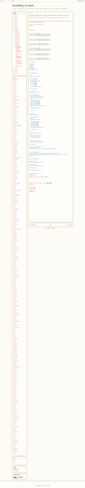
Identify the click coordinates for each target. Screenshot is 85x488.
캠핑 (14, 127)
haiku (14, 246)
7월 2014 (17, 38)
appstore (14, 149)
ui (13, 424)
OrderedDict (15, 327)
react (14, 363)
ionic (14, 263)
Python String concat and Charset (18, 61)
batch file (14, 164)
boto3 (14, 174)
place (14, 341)
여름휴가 (14, 108)
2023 (15, 16)
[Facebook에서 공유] (50, 183)
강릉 (14, 81)
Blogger (48, 485)
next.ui (14, 317)
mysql (14, 309)
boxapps (14, 178)
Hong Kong (15, 251)
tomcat (14, 416)
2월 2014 (17, 43)
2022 (15, 17)
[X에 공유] (49, 183)
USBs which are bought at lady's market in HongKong (18, 48)
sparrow (14, 390)
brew (14, 179)
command (15, 200)
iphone (14, 268)
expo (14, 227)
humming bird (15, 258)
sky (13, 387)
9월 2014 (17, 35)
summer (14, 402)
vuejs (14, 440)
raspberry (15, 361)
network (14, 312)
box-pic (14, 176)
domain (14, 215)
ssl (13, 399)
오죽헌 (14, 115)
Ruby (14, 375)
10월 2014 (17, 33)
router (14, 372)
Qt (13, 358)
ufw (13, 423)
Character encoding (16, 190)
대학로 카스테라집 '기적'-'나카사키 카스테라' (18, 63)
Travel (14, 419)
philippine (15, 338)
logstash (14, 283)
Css (14, 203)
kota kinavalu (15, 276)
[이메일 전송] (44, 183)
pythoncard (15, 356)
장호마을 (14, 122)
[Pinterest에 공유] (51, 183)
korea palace (15, 275)
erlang (14, 222)
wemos (14, 443)
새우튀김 (14, 96)
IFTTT (14, 259)
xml (13, 453)
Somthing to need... (24, 5)
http (14, 254)
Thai (14, 412)
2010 (15, 73)
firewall (14, 234)
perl (14, 334)
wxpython (15, 450)
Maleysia (14, 293)
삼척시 (14, 94)
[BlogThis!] (47, 183)
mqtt (14, 307)
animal (14, 147)
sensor (14, 382)
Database (15, 210)
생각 (14, 98)
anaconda (15, 144)
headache (15, 247)
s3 (13, 377)
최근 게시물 (32, 224)
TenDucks (16, 469)
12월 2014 (17, 30)
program (14, 344)
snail (14, 389)
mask (14, 295)
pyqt (14, 351)
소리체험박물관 (16, 99)
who (14, 445)
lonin (14, 285)
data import (15, 208)
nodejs (14, 319)
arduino (14, 152)
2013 (15, 69)
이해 (14, 118)
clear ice (14, 191)
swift (14, 407)
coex (14, 196)
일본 (14, 120)
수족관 (14, 461)
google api (15, 241)
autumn (14, 154)
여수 (14, 110)
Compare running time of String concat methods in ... (18, 57)
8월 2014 (17, 36)
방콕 (14, 93)
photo (14, 339)
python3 (14, 355)
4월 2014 (17, 40)
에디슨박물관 (15, 106)
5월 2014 (17, 39)
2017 (15, 25)
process (14, 343)
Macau (14, 288)
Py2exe (14, 348)
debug (14, 212)
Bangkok (14, 159)
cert (14, 188)
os (13, 329)
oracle (14, 326)
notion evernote (16, 321)
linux (14, 280)
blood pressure (15, 171)
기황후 (14, 84)
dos (14, 217)
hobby (14, 249)
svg (13, 404)
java (14, 270)
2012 (15, 70)
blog (14, 169)
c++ (14, 181)
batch (14, 162)
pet (13, 336)
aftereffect (15, 142)
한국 (14, 135)
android (14, 145)
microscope (15, 300)
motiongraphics (16, 305)
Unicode (14, 426)
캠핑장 (14, 128)
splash (14, 392)
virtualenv (15, 438)
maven (14, 297)
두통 (14, 91)
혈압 (14, 140)
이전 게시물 (69, 224)
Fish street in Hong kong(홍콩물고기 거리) (19, 51)
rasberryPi (15, 360)
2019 (15, 22)
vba (14, 433)
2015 (15, 28)
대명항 (14, 89)
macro (14, 292)
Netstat (14, 310)
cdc (13, 186)
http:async (15, 256)
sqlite (14, 395)
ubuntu (14, 421)
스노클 (14, 105)
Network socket (15, 314)
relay (14, 368)
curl (14, 207)
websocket (15, 441)
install (14, 261)
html (14, 253)
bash (14, 161)
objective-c (15, 324)
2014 (15, 29)
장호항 (14, 123)
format (14, 237)
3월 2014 (17, 42)
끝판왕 (14, 86)
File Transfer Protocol (17, 229)
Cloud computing (16, 195)
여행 (14, 113)
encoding (14, 220)
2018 (15, 23)
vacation (14, 431)
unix (14, 428)
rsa (13, 373)
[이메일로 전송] (46, 183)
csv (13, 205)
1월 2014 (17, 45)
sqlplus (14, 397)
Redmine (14, 365)
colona (14, 198)
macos (14, 290)
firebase (14, 232)
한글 (14, 137)
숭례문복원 (15, 103)
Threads (14, 414)
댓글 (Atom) (53, 228)
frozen (14, 239)
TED (14, 411)
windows (14, 448)
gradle (14, 242)
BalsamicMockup (16, 157)
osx (13, 331)
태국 (14, 130)
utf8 (14, 429)
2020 (15, 20)
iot (13, 266)
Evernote (14, 224)
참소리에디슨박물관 (16, 125)
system (14, 409)
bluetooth (14, 173)
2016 (15, 26)
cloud (14, 193)
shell (14, 385)
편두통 (14, 132)
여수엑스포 (15, 111)
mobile (14, 302)
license (14, 278)
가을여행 (14, 79)
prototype (14, 346)
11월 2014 (17, 32)
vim (13, 436)
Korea (14, 273)
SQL (14, 394)
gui (13, 244)
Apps (14, 463)
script (14, 380)
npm (14, 322)
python (33, 184)
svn (13, 406)
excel (14, 225)
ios (13, 264)
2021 (15, 19)
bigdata (14, 166)
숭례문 (14, 101)
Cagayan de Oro (16, 183)
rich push (14, 370)
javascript (15, 271)
